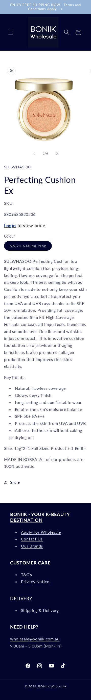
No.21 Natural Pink (31, 247)
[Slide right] (56, 153)
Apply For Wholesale (41, 532)
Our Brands (32, 545)
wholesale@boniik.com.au (35, 638)
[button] (10, 32)
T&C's (26, 574)
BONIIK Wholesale (52, 686)
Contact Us (32, 538)
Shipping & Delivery (40, 610)
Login (10, 225)
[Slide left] (34, 153)
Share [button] (15, 482)
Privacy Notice (35, 581)
